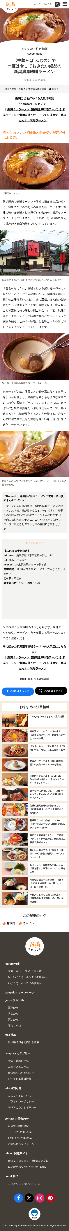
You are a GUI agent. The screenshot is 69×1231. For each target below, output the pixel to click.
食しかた (13, 1013)
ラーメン (28, 923)
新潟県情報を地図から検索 (23, 1042)
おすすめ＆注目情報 (34, 51)
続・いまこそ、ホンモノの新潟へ (27, 977)
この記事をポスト (53, 691)
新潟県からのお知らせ (21, 1072)
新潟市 (55, 89)
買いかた (13, 1019)
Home (6, 89)
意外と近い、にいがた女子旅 (25, 971)
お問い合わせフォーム (21, 1143)
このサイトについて (19, 1095)
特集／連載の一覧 (18, 1060)
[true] (57, 4)
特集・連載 (17, 89)
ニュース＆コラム (18, 1066)
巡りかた (13, 1007)
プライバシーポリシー (21, 1101)
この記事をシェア (19, 691)
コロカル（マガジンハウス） (25, 1183)
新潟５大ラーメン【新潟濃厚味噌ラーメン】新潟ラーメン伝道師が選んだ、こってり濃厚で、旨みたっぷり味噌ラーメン (34, 115)
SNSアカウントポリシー (22, 1107)
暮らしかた (14, 1025)
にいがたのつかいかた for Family (27, 1166)
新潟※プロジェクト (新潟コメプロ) (28, 1160)
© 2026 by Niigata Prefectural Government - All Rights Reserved (34, 1225)
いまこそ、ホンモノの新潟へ (25, 983)
